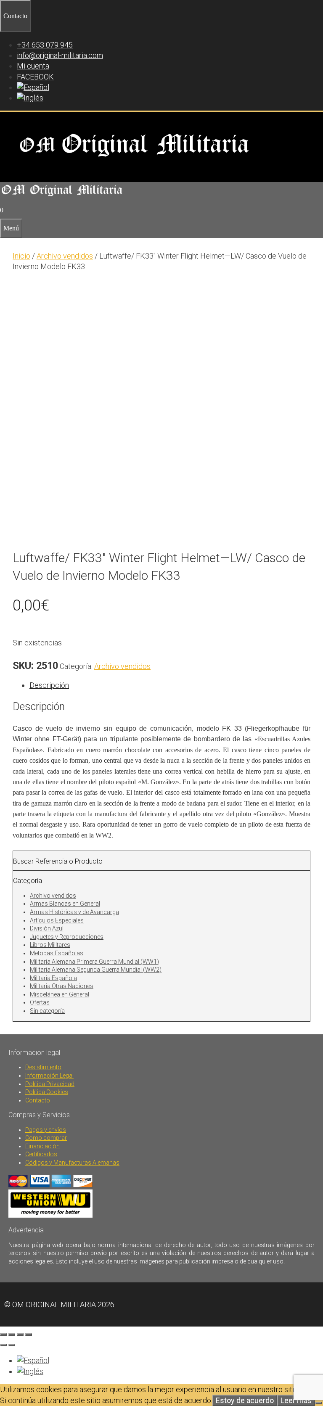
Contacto (37, 1100)
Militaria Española (53, 978)
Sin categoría (47, 1010)
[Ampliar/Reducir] (3, 1334)
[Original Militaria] (62, 196)
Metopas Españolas (56, 953)
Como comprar (46, 1137)
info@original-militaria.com (60, 55)
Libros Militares (50, 944)
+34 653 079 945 (45, 44)
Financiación (42, 1146)
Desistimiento (43, 1067)
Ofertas (40, 1002)
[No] (318, 1403)
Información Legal (49, 1075)
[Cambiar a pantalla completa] (11, 1334)
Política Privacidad (49, 1084)
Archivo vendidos (65, 255)
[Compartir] (20, 1334)
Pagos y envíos (45, 1129)
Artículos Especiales (57, 920)
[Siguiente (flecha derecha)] (11, 1345)
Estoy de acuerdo (245, 1400)
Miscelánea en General (59, 994)
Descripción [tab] (49, 685)
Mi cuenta (33, 65)
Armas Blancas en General (65, 903)
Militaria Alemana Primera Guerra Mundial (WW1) (94, 961)
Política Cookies (46, 1092)
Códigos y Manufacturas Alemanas (72, 1162)
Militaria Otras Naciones (61, 986)
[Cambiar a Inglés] (30, 97)
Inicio (21, 255)
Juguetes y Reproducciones (66, 936)
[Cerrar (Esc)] (28, 1334)
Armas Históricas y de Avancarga (74, 912)
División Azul (47, 928)
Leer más (296, 1400)
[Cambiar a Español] (33, 1360)
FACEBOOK (35, 76)
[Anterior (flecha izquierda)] (3, 1345)
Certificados (41, 1154)
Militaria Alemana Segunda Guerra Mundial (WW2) (96, 969)
